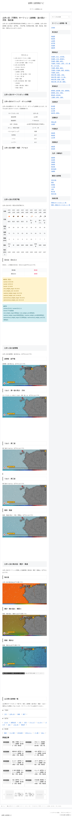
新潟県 (53, 106)
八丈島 (53, 187)
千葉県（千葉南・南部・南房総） (60, 70)
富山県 (53, 108)
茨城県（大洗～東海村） (58, 59)
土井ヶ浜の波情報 (19, 69)
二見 (5, 714)
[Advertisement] (24, 41)
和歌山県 (53, 122)
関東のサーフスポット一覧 (58, 202)
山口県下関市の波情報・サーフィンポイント (35, 673)
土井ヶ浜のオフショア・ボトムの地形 (25, 60)
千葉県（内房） (55, 72)
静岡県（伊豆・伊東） (57, 93)
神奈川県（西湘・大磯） (58, 79)
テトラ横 (12, 733)
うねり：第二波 (20, 76)
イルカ (6, 722)
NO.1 (42, 733)
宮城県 (53, 45)
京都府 (53, 124)
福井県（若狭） (55, 113)
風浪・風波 (19, 78)
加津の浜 (13, 722)
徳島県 (53, 146)
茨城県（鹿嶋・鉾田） (57, 61)
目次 (22, 55)
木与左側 (19, 733)
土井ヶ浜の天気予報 (20, 65)
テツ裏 (36, 733)
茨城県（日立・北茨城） (58, 56)
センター (40, 722)
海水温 (18, 83)
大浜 (25, 722)
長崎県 (53, 164)
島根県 (53, 135)
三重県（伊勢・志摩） (57, 97)
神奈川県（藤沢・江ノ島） (58, 77)
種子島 (53, 191)
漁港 (5, 733)
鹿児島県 (53, 169)
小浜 (20, 722)
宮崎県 (53, 162)
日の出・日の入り (20, 67)
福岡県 (53, 157)
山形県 (53, 41)
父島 (52, 189)
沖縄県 (53, 171)
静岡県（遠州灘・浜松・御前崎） (60, 90)
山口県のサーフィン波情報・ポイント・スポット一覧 (14, 673)
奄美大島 (53, 194)
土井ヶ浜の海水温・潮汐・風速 (23, 81)
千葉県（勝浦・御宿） (57, 68)
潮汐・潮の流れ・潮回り (22, 85)
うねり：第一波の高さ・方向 (23, 74)
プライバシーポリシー (66, 812)
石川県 (53, 111)
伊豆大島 (53, 180)
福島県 (53, 48)
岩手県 (53, 43)
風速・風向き (19, 87)
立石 (9, 725)
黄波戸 (23, 725)
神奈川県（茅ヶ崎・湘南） (58, 82)
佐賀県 (53, 160)
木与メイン (28, 733)
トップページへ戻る (54, 812)
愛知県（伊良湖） (56, 95)
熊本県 (53, 167)
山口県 (53, 137)
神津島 (53, 185)
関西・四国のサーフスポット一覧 (60, 205)
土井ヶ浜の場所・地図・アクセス (24, 62)
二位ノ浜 (15, 725)
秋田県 (53, 38)
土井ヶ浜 (12, 714)
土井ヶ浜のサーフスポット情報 (23, 58)
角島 (18, 714)
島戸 (24, 714)
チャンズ (32, 722)
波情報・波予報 (20, 71)
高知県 (53, 149)
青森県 (53, 36)
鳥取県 (53, 133)
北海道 (53, 27)
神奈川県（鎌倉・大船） (58, 75)
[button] (69, 17)
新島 (52, 182)
